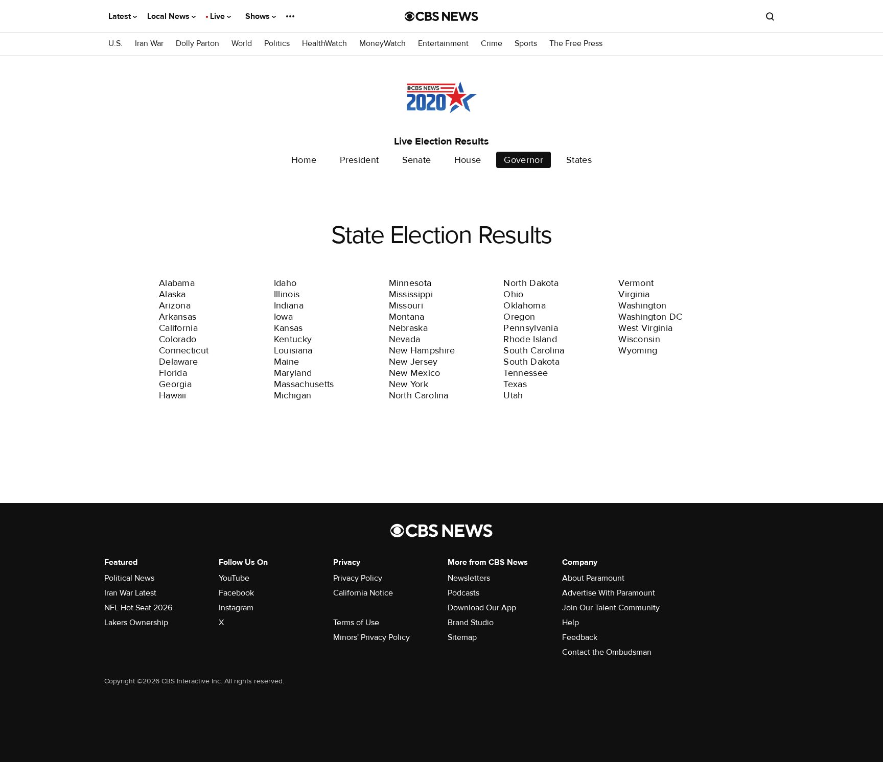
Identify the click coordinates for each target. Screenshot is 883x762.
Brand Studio (471, 622)
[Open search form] (770, 16)
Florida (173, 372)
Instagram (236, 608)
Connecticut (183, 350)
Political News (129, 578)
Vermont (636, 283)
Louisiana (293, 350)
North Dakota (531, 283)
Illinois (286, 294)
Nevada (405, 339)
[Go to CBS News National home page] (441, 16)
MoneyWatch (382, 44)
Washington (642, 305)
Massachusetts (304, 384)
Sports (526, 44)
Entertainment (443, 44)
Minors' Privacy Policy (371, 637)
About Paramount (593, 578)
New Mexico (414, 372)
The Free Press (575, 44)
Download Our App (482, 608)
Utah (513, 395)
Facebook (236, 593)
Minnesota (410, 283)
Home (303, 159)
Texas (515, 384)
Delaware (178, 361)
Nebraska (408, 328)
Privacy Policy (357, 578)
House (467, 159)
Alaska (172, 294)
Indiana (289, 305)
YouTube (234, 578)
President (359, 159)
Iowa (283, 316)
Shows (258, 16)
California (178, 328)
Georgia (175, 384)
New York (408, 384)
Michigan (292, 395)
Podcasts (463, 593)
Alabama (177, 283)
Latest (120, 16)
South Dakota (531, 361)
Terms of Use (356, 622)
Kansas (288, 328)
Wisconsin (639, 339)
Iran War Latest (130, 593)
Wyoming (637, 350)
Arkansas (177, 316)
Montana (407, 316)
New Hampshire (422, 350)
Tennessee (525, 372)
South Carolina (533, 350)
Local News (169, 16)
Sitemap (462, 637)
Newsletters (469, 578)
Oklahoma (524, 305)
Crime (491, 44)
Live (218, 16)
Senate (416, 159)
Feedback (579, 637)
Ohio (513, 294)
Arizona (175, 305)
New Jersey (413, 361)
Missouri (406, 305)
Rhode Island (530, 339)
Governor (523, 159)
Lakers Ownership (136, 622)
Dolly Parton (197, 44)
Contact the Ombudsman (607, 652)
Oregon (519, 316)
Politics (277, 44)
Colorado (177, 339)
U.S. (115, 44)
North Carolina (419, 395)
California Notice (363, 593)
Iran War (149, 44)
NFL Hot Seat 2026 (138, 608)
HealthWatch (324, 44)
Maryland (293, 372)
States (579, 159)
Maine (286, 361)
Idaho (285, 283)
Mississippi (411, 294)
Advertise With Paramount (608, 593)
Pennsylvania (530, 328)
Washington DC (650, 316)
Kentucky (293, 339)
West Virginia (645, 328)
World (241, 44)
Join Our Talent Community (611, 608)
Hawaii (173, 395)
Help (570, 622)
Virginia (633, 294)
